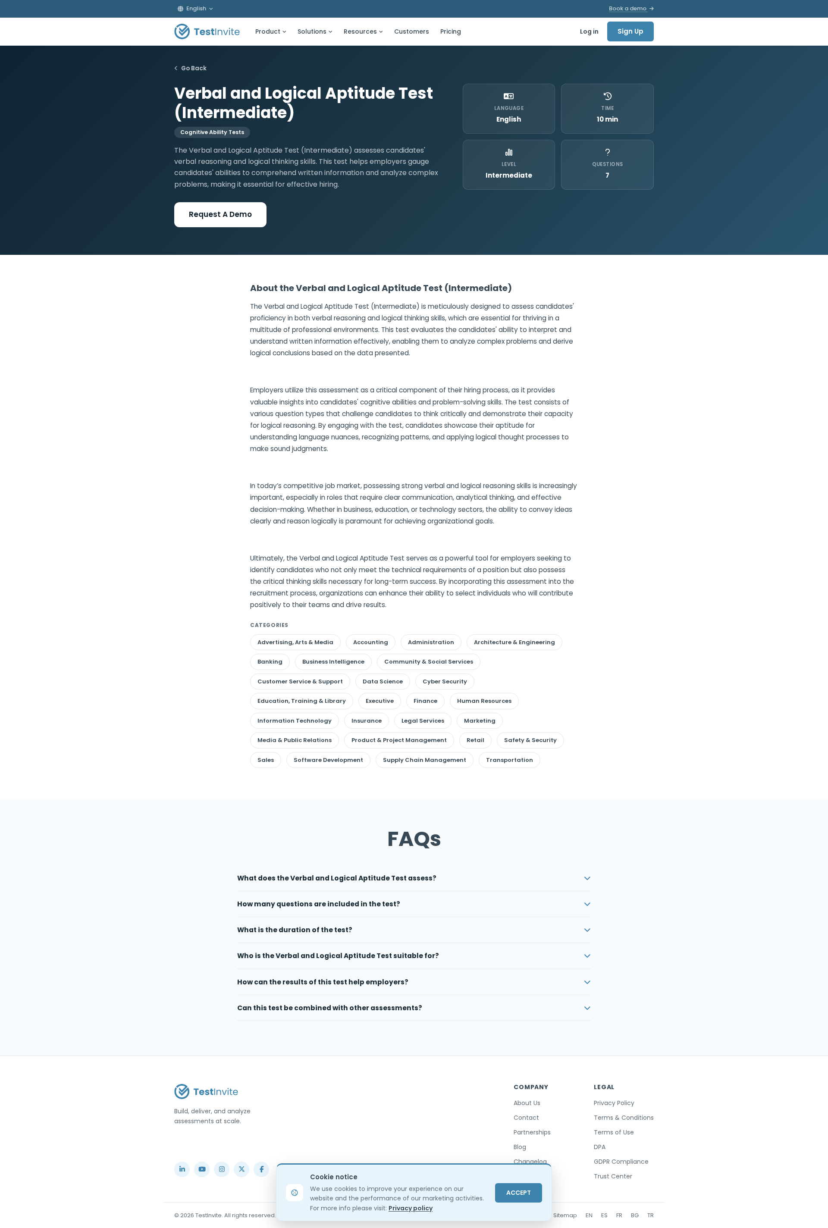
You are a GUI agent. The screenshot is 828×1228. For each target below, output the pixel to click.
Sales (265, 760)
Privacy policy (411, 1208)
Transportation (509, 760)
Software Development (328, 760)
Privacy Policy (614, 1103)
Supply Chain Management (424, 760)
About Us (527, 1103)
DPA (599, 1147)
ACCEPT (518, 1192)
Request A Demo (220, 214)
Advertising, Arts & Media (295, 642)
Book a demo (628, 8)
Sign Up (630, 31)
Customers (411, 31)
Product (267, 31)
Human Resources (484, 701)
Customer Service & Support (300, 681)
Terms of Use (614, 1132)
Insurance (366, 721)
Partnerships (532, 1132)
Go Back (194, 68)
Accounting (370, 642)
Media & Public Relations (294, 740)
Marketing (480, 721)
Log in (589, 31)
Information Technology (294, 721)
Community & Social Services (428, 662)
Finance (425, 701)
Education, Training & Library (301, 701)
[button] (195, 9)
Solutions (312, 31)
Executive (380, 701)
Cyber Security (445, 681)
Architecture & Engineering (514, 642)
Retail (475, 740)
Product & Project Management (399, 740)
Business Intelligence (333, 662)
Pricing (450, 31)
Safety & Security (530, 740)
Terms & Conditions (624, 1117)
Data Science (383, 681)
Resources (360, 31)
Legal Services (422, 721)
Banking (269, 662)
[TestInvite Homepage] (207, 31)
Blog (520, 1147)
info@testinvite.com (201, 1149)
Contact (526, 1117)
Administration (431, 642)
